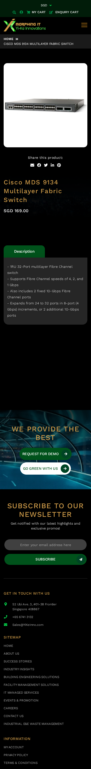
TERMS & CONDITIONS (21, 763)
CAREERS (11, 708)
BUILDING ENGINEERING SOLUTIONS (31, 677)
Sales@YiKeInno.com (27, 625)
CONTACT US (14, 716)
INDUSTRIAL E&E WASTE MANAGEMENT (34, 724)
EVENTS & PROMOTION (21, 700)
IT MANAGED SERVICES (21, 692)
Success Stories (18, 661)
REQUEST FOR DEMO (40, 454)
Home (8, 39)
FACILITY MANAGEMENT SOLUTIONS (31, 685)
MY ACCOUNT (14, 747)
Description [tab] (24, 251)
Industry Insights (19, 669)
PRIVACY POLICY (16, 755)
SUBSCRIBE (45, 559)
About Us (11, 653)
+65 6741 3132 (22, 617)
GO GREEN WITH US (40, 468)
